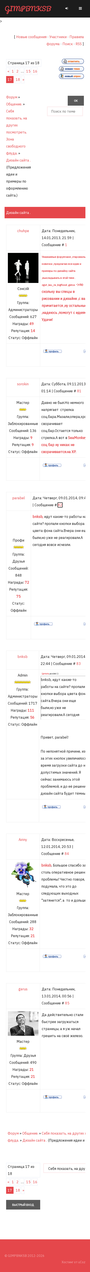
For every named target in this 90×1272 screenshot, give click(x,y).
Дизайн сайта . (18, 160)
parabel (18, 498)
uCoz (81, 1262)
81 (79, 391)
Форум (11, 97)
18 (18, 79)
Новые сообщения (31, 37)
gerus (23, 989)
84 (67, 853)
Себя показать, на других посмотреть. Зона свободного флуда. (16, 132)
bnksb (22, 656)
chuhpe (23, 231)
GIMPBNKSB (28, 8)
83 (78, 663)
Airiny (23, 839)
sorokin (23, 384)
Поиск (67, 44)
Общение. (14, 104)
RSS (79, 44)
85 (67, 1003)
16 (35, 71)
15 (28, 71)
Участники (58, 37)
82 (60, 505)
